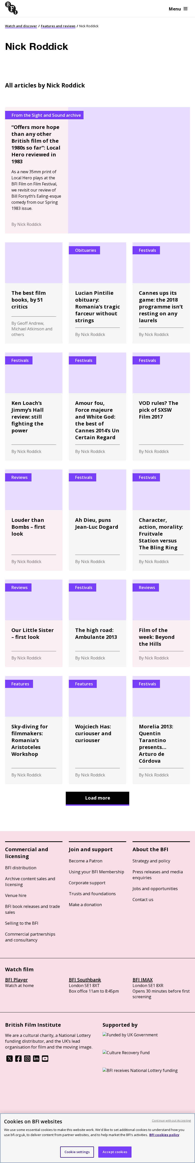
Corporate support (87, 883)
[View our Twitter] (9, 1060)
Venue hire (15, 895)
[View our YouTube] (45, 1060)
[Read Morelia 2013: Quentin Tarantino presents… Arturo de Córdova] (161, 730)
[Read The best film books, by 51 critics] (33, 293)
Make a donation (85, 904)
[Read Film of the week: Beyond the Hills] (161, 623)
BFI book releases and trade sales (32, 909)
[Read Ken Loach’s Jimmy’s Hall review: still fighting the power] (33, 406)
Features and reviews (58, 26)
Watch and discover (21, 26)
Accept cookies (115, 1152)
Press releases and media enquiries (158, 874)
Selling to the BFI (21, 923)
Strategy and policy (151, 861)
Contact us (143, 899)
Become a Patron (85, 861)
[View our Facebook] (18, 1060)
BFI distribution (20, 868)
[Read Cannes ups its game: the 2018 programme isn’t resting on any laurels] (161, 293)
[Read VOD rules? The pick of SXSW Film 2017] (161, 406)
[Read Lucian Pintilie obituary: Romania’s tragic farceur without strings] (97, 293)
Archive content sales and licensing (30, 881)
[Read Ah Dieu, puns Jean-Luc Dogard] (97, 520)
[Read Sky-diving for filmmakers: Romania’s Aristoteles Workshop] (33, 730)
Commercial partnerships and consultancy (30, 937)
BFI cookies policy (164, 1134)
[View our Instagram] (27, 1060)
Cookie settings (77, 1152)
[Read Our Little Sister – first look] (33, 623)
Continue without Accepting (171, 1120)
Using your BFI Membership (96, 872)
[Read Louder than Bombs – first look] (33, 520)
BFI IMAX (143, 980)
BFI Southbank (85, 980)
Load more (97, 798)
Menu (175, 9)
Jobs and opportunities (155, 888)
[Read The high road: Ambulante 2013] (97, 623)
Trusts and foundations (92, 893)
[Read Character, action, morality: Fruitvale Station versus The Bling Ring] (161, 520)
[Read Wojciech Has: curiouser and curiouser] (97, 730)
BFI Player (16, 980)
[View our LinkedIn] (36, 1060)
